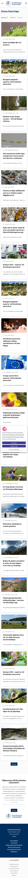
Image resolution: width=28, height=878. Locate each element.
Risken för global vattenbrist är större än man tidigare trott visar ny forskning (13, 563)
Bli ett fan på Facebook (14, 847)
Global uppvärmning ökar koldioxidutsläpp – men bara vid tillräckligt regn (13, 600)
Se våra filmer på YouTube (14, 849)
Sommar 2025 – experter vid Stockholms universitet (13, 266)
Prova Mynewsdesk (14, 868)
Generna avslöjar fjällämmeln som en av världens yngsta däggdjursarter (14, 193)
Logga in (14, 875)
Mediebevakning (14, 864)
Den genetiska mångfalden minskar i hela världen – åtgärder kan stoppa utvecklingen (13, 453)
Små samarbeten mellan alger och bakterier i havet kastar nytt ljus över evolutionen (14, 156)
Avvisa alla (14, 442)
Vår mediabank (14, 840)
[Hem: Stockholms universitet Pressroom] (13, 3)
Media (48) (12, 17)
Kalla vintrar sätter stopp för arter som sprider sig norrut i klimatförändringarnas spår (14, 230)
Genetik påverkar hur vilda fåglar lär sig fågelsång (13, 710)
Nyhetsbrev (14, 851)
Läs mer (14, 810)
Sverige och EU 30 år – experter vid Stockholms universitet (12, 378)
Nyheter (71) (4, 17)
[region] (14, 439)
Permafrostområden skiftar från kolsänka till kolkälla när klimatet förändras (14, 748)
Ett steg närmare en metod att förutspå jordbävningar (13, 488)
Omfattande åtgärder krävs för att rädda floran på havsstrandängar (13, 637)
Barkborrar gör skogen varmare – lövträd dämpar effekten (12, 119)
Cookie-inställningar (14, 449)
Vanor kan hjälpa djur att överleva (12, 43)
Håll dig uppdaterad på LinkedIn (14, 845)
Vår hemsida (14, 843)
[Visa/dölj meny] (2, 3)
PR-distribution (14, 866)
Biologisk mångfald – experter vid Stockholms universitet (12, 82)
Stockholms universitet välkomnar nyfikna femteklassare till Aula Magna (11, 342)
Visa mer (14, 764)
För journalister (14, 871)
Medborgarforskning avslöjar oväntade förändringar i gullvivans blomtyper (14, 415)
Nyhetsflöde (14, 873)
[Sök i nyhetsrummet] (26, 3)
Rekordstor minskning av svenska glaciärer (12, 525)
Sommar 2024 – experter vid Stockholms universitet (13, 673)
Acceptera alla (14, 446)
